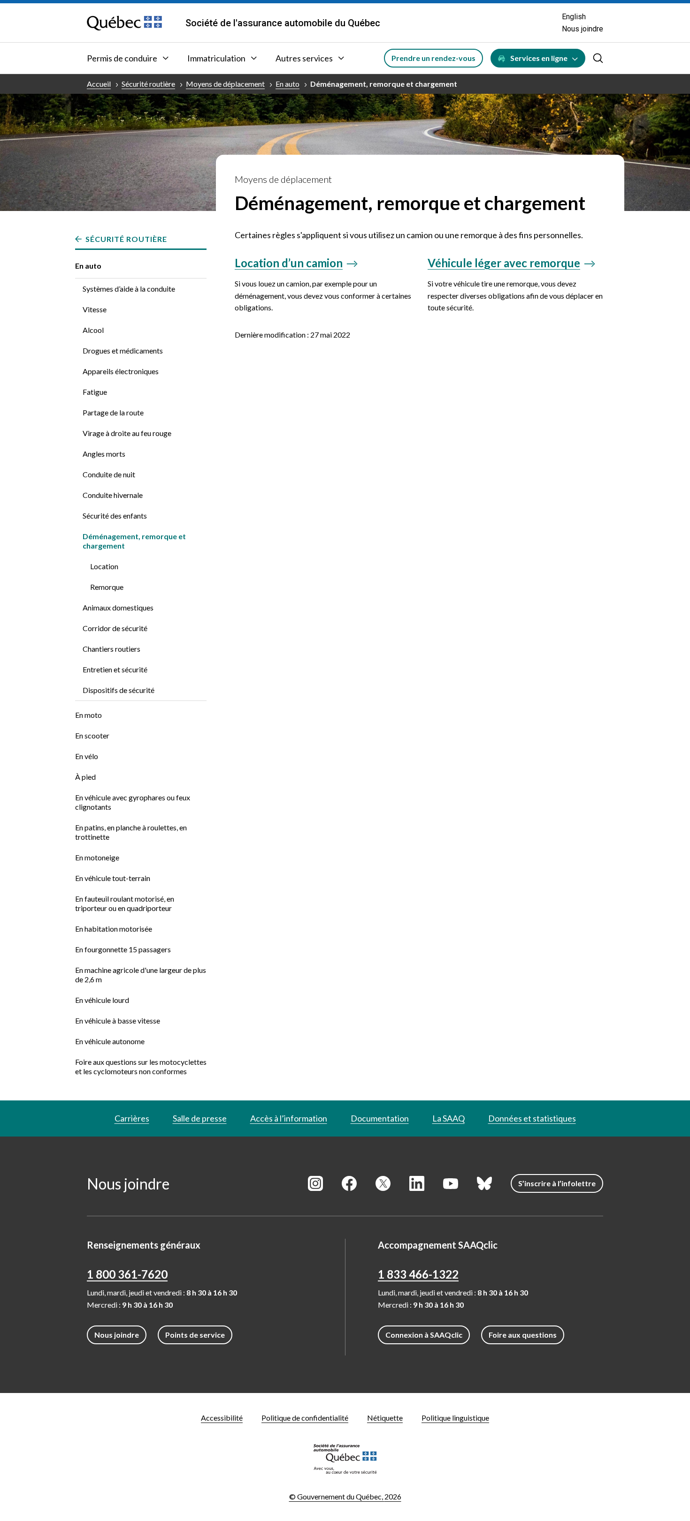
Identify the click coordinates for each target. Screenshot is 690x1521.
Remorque (106, 586)
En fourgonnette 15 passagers (123, 949)
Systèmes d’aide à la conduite (129, 288)
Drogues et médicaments (123, 350)
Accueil (99, 83)
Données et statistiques (532, 1118)
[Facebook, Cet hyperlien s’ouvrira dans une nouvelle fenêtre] (349, 1183)
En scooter (92, 735)
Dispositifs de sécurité (118, 689)
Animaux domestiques (118, 607)
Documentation (380, 1118)
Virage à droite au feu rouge (127, 433)
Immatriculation (216, 58)
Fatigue (95, 391)
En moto (88, 714)
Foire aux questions (523, 1334)
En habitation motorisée (113, 928)
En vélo (86, 756)
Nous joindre (582, 28)
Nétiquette (385, 1417)
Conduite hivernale (113, 494)
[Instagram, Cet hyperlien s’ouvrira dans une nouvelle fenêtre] (315, 1183)
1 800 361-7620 (127, 1274)
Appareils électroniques (121, 371)
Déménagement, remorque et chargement (383, 83)
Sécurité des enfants (115, 515)
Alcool (93, 329)
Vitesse (95, 309)
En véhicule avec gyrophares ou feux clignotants (132, 802)
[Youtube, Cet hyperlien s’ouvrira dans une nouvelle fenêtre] (450, 1183)
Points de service (195, 1334)
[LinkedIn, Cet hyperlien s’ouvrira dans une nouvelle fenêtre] (416, 1183)
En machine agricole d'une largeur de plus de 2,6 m (140, 974)
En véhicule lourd (102, 999)
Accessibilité (222, 1417)
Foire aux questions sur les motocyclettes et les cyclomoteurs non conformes (141, 1066)
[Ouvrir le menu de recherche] (598, 58)
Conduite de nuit (109, 474)
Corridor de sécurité (115, 628)
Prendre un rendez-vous (433, 57)
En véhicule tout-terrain (112, 877)
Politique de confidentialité (304, 1417)
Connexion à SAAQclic (423, 1334)
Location (104, 566)
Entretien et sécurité (115, 669)
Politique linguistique (455, 1417)
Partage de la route (113, 412)
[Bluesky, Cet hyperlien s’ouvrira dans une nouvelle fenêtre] (484, 1183)
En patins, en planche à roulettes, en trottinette (131, 832)
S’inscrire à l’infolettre (557, 1183)
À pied (85, 776)
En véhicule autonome (110, 1041)
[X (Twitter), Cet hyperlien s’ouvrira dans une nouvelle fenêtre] (383, 1183)
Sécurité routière (148, 83)
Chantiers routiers (111, 648)
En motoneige (97, 857)
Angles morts (104, 453)
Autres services (304, 58)
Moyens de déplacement (225, 83)
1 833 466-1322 (418, 1274)
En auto (287, 83)
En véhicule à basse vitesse (117, 1020)
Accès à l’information (288, 1118)
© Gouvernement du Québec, (345, 1496)
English (574, 16)
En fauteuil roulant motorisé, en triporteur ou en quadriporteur (124, 903)
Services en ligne (538, 57)
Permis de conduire (122, 58)
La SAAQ (448, 1118)
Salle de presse (200, 1118)
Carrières (132, 1118)
